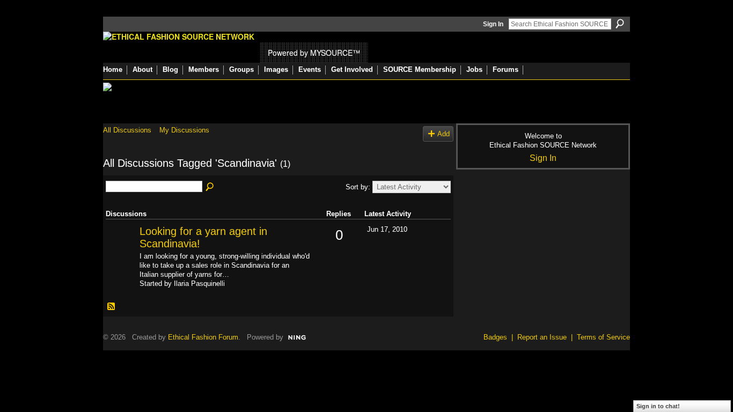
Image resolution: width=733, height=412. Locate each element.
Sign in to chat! (658, 406)
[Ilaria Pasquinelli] (121, 249)
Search (619, 23)
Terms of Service (603, 337)
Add (443, 134)
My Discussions (184, 130)
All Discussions (127, 130)
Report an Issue (542, 337)
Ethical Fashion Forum (203, 337)
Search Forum (210, 187)
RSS (111, 307)
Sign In (493, 24)
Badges (495, 337)
